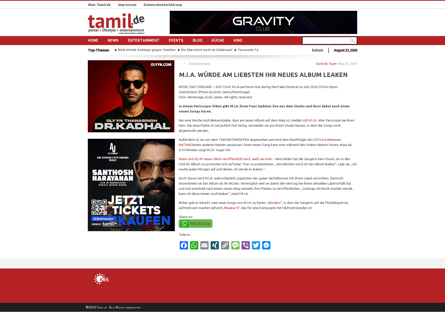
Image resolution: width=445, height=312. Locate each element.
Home (93, 40)
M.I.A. (313, 120)
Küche (218, 40)
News (113, 40)
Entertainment (143, 40)
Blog (197, 40)
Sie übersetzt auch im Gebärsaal (206, 49)
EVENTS (176, 40)
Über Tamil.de (99, 4)
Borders (275, 202)
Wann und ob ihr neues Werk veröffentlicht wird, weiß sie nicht (225, 159)
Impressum (127, 4)
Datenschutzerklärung (163, 4)
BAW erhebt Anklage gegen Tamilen (147, 49)
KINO (238, 40)
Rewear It (231, 208)
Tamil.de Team (326, 63)
